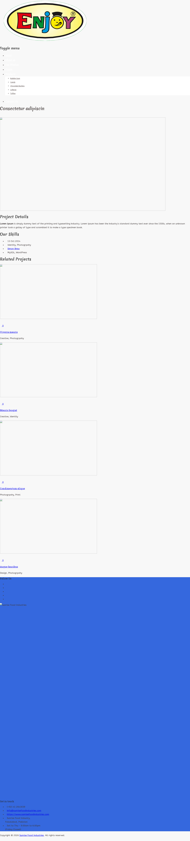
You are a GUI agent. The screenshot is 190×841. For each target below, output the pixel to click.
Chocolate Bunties (17, 86)
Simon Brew (13, 248)
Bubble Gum (15, 78)
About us (10, 60)
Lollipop (13, 89)
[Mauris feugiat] (1, 400)
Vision (8, 69)
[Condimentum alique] (1, 478)
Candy (12, 82)
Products (10, 74)
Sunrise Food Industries (31, 835)
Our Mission (12, 64)
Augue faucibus (9, 566)
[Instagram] (6, 599)
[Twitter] (6, 584)
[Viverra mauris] (1, 322)
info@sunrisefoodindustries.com (24, 810)
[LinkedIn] (6, 595)
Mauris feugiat (8, 410)
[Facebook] (6, 591)
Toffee (13, 93)
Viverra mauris (9, 332)
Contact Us (11, 101)
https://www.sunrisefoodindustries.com (28, 814)
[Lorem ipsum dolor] (2, 115)
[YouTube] (6, 587)
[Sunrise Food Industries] (45, 41)
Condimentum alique (12, 488)
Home (8, 55)
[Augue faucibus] (1, 556)
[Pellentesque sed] (1, 115)
